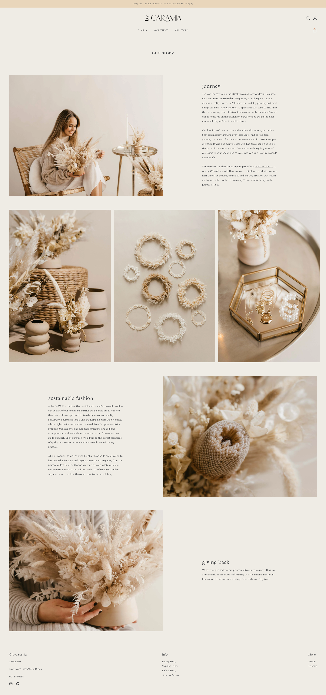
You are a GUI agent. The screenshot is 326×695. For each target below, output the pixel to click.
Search (311, 662)
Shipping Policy (170, 666)
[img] (308, 18)
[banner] (163, 18)
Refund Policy (169, 671)
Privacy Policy (169, 662)
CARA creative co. (230, 108)
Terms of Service (170, 675)
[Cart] (315, 30)
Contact (312, 666)
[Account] (315, 18)
